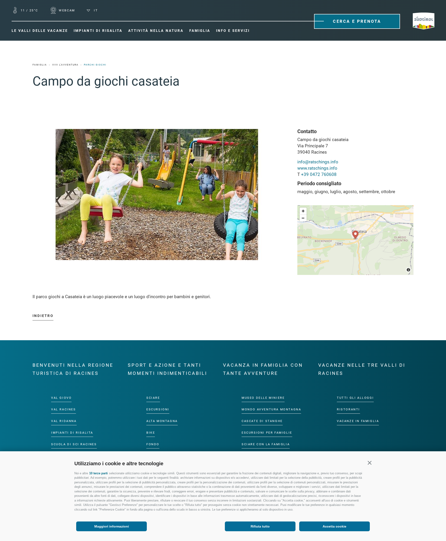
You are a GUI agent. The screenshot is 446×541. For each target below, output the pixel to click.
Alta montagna (162, 421)
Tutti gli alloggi (355, 397)
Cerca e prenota (357, 21)
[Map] (355, 240)
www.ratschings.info (317, 168)
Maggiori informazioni (111, 526)
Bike (150, 432)
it (95, 10)
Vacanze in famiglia (358, 421)
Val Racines (63, 409)
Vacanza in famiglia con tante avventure (263, 369)
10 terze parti (98, 473)
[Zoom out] (303, 217)
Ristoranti (348, 409)
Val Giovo (61, 397)
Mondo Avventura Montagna (271, 409)
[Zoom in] (303, 211)
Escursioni (157, 409)
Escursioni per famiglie (267, 432)
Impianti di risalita (72, 432)
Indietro (43, 316)
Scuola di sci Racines (74, 444)
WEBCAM (66, 10)
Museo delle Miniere (263, 397)
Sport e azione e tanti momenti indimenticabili (167, 369)
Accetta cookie (334, 526)
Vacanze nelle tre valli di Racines (361, 369)
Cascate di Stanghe (262, 421)
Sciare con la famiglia (266, 444)
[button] (369, 463)
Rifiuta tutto (260, 526)
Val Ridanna (64, 421)
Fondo (152, 444)
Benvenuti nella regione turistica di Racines (73, 369)
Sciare (153, 397)
